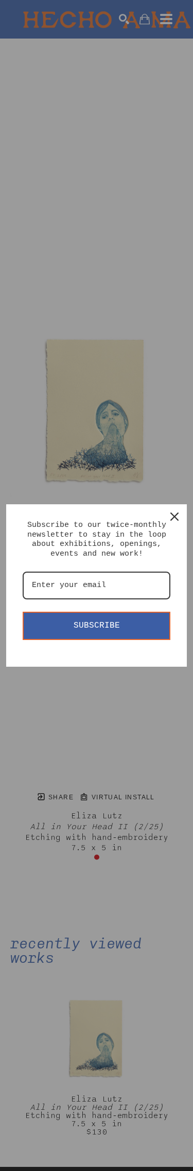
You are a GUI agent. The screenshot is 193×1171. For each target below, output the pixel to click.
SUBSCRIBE (97, 625)
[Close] (174, 516)
